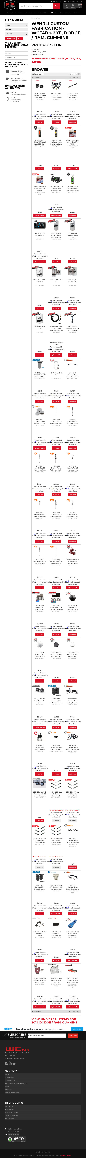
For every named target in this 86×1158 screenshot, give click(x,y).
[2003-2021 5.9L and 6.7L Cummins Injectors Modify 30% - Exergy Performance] (68, 780)
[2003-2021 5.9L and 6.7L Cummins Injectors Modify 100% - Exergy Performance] (52, 780)
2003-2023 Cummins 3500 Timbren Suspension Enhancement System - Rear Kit (39, 889)
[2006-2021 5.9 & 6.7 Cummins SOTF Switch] (39, 924)
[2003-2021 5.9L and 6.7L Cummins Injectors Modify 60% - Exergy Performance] (52, 826)
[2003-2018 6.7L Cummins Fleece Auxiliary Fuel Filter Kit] (72, 690)
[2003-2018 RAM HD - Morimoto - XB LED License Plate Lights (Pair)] (39, 783)
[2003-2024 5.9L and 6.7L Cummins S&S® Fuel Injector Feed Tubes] (56, 877)
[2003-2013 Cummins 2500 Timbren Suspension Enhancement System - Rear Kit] (56, 691)
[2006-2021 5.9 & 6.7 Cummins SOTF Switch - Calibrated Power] (36, 918)
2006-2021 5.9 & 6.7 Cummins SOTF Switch (39, 933)
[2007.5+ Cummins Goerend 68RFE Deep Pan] (56, 969)
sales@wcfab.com (13, 1134)
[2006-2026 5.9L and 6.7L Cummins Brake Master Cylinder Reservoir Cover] (39, 970)
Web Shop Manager (66, 1155)
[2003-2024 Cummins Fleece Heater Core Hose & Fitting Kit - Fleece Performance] (68, 872)
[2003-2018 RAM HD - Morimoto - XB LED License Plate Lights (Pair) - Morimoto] (36, 779)
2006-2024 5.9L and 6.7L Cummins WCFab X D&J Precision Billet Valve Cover (72, 935)
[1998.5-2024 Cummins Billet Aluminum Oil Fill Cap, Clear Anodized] (39, 644)
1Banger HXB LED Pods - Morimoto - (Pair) (39, 701)
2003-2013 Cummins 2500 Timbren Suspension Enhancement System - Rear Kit (56, 702)
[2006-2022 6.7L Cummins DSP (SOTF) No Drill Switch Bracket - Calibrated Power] (52, 918)
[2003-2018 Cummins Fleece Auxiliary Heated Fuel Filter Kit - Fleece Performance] (68, 732)
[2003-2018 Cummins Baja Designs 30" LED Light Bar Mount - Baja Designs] (36, 733)
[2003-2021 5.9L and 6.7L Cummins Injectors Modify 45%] (39, 830)
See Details (56, 820)
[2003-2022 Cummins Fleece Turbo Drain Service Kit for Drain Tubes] (72, 829)
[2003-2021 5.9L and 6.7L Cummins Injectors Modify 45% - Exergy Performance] (36, 826)
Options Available (40, 727)
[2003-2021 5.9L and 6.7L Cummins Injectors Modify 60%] (56, 830)
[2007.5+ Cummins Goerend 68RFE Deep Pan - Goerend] (52, 964)
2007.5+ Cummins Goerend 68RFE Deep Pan (56, 980)
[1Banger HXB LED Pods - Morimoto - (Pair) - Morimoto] (36, 685)
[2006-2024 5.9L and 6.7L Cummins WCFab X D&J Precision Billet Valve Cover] (72, 924)
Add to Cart (40, 634)
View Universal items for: (54, 1020)
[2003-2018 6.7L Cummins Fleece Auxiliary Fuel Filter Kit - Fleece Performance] (68, 686)
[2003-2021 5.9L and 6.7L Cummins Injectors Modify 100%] (56, 784)
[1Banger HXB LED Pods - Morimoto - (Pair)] (39, 690)
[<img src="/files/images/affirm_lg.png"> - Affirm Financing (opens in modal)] (43, 1029)
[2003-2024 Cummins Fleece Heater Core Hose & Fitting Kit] (72, 876)
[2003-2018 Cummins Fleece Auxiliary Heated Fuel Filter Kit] (72, 736)
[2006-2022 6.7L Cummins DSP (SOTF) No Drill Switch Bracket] (56, 924)
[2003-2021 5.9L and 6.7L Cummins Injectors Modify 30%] (72, 784)
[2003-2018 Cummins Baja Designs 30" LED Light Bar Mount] (39, 736)
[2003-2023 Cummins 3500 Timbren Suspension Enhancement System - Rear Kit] (39, 877)
